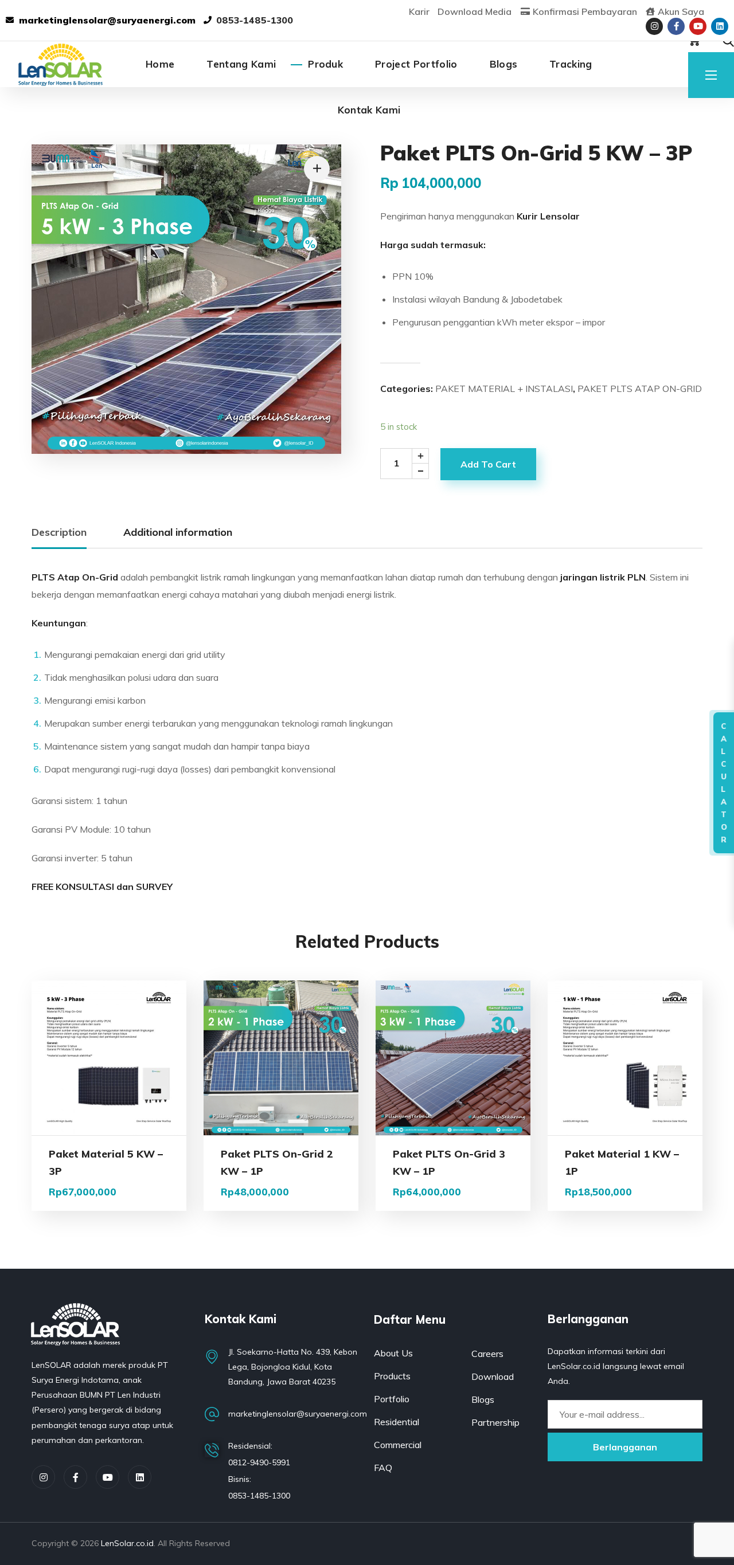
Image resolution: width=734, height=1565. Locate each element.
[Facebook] (75, 1477)
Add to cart (488, 464)
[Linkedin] (719, 26)
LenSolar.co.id (127, 1543)
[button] (728, 41)
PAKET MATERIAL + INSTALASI (504, 388)
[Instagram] (654, 26)
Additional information (177, 532)
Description (59, 532)
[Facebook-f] (676, 26)
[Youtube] (697, 26)
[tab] (59, 532)
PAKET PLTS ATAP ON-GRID (639, 388)
